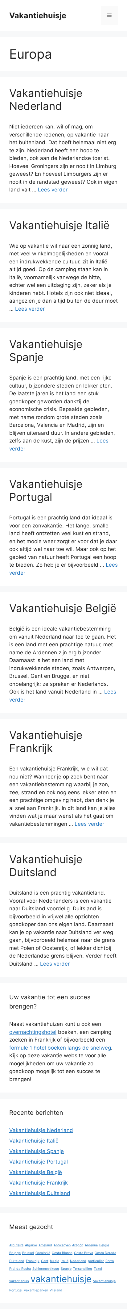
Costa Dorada (105, 1253)
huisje (54, 1261)
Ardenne (91, 1245)
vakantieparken (36, 1290)
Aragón (77, 1245)
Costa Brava (83, 1253)
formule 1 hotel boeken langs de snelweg (60, 1048)
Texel (98, 1269)
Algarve (31, 1245)
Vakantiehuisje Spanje (36, 1151)
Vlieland (56, 1290)
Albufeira (16, 1245)
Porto (109, 1261)
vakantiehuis (19, 1281)
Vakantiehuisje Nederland (45, 99)
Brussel (28, 1253)
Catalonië (42, 1253)
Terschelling (82, 1269)
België (104, 1245)
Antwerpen (62, 1245)
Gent (44, 1261)
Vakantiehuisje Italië (59, 225)
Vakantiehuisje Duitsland (45, 866)
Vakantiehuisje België (62, 608)
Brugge (15, 1253)
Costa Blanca (62, 1253)
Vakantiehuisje (37, 15)
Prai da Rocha (20, 1269)
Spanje (66, 1269)
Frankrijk (32, 1261)
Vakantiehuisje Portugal (45, 490)
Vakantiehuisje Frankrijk (45, 741)
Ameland (45, 1245)
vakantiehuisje (61, 1278)
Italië (64, 1261)
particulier (96, 1261)
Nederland (78, 1261)
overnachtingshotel (32, 1032)
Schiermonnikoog (45, 1269)
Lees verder (53, 190)
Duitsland (16, 1261)
